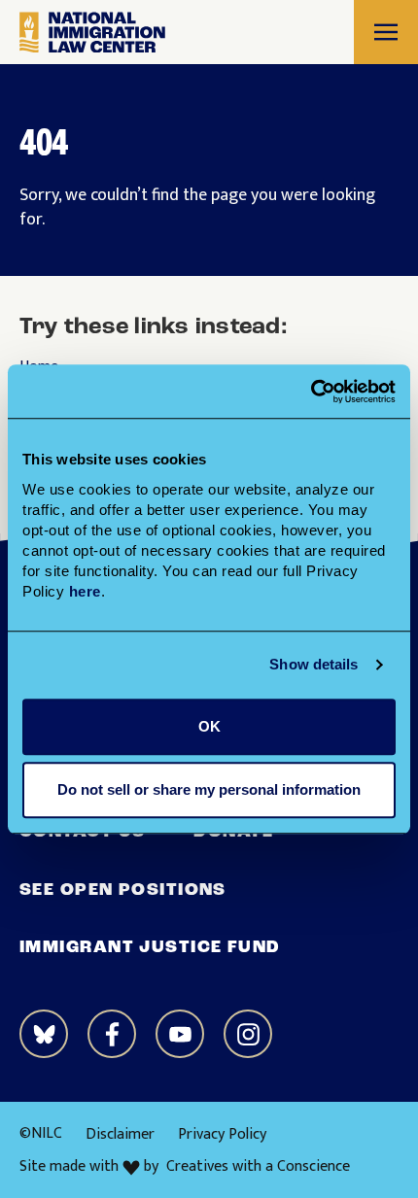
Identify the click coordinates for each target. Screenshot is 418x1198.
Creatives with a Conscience (258, 1167)
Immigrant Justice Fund (150, 948)
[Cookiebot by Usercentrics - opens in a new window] (311, 391)
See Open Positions (122, 891)
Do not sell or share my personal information (209, 789)
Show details (313, 664)
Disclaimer (120, 1134)
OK (209, 726)
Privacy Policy (222, 1134)
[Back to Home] (92, 32)
